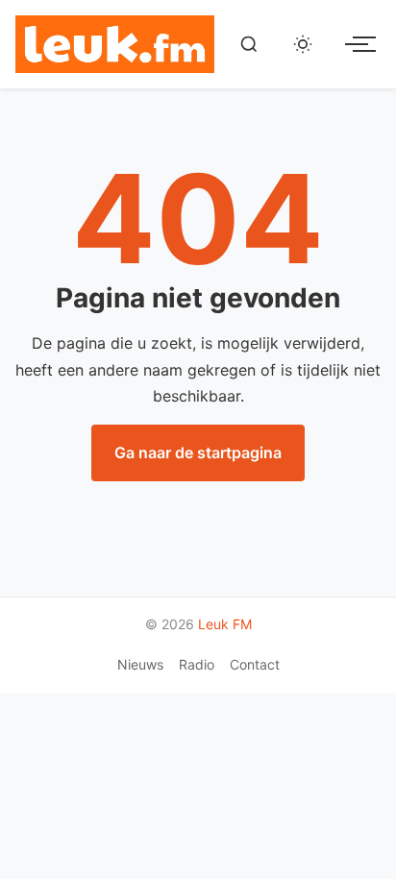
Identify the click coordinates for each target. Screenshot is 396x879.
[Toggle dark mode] (303, 44)
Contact (255, 664)
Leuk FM (225, 624)
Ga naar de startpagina (198, 452)
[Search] (249, 44)
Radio (196, 664)
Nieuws (140, 664)
